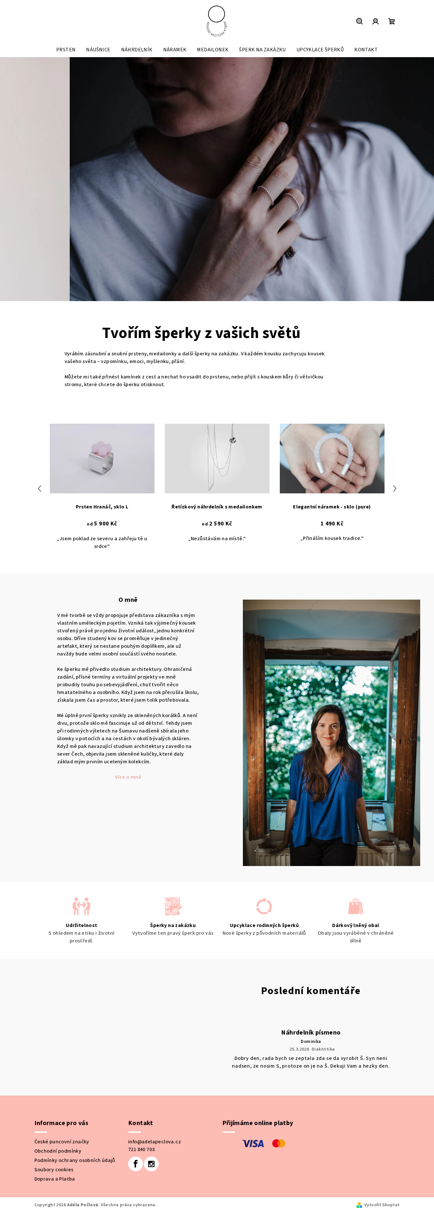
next (395, 533)
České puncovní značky (61, 1186)
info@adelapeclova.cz (154, 1186)
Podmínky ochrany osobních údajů (74, 1205)
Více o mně (128, 822)
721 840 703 (141, 1194)
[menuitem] (66, 49)
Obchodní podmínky (58, 1196)
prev (39, 533)
